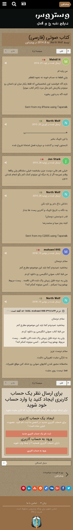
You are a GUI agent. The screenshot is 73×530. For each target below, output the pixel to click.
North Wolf (57, 42)
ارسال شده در (47, 63)
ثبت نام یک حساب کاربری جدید (36, 433)
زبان (44, 503)
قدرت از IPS (36, 512)
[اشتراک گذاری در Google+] (57, 488)
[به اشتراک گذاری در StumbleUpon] (34, 488)
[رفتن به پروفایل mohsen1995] (65, 251)
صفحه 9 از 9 (36, 51)
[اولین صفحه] (69, 51)
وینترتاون (29, 42)
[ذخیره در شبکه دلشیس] (46, 488)
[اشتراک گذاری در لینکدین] (29, 488)
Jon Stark (54, 159)
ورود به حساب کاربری (36, 450)
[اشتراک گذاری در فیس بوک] (63, 488)
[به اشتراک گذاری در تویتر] (68, 488)
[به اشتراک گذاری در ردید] (40, 488)
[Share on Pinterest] (23, 488)
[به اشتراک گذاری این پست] (6, 63)
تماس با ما (32, 503)
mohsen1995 (52, 250)
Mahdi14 (54, 60)
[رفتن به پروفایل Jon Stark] (65, 161)
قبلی (61, 51)
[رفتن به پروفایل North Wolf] (65, 122)
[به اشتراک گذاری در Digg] (51, 488)
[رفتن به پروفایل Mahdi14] (65, 61)
